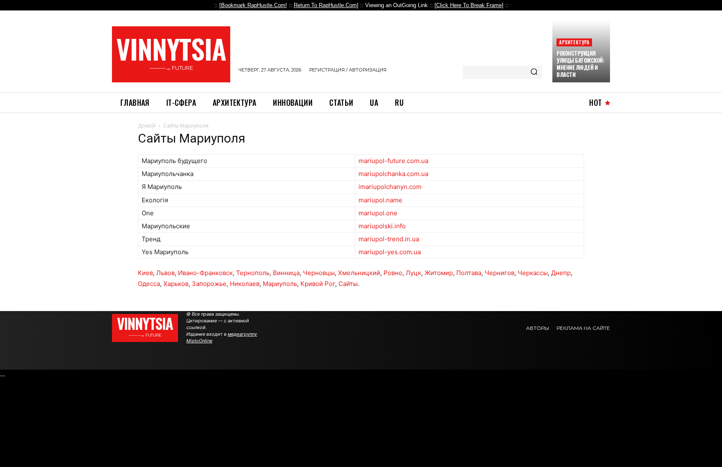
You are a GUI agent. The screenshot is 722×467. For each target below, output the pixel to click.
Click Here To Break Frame (469, 5)
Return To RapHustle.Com (325, 5)
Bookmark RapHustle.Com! (254, 5)
